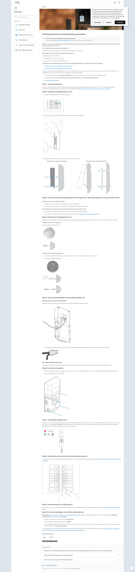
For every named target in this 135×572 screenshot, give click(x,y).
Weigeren (109, 22)
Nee (53, 537)
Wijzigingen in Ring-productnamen (62, 40)
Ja (45, 537)
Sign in (115, 2)
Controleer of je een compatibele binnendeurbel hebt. (58, 68)
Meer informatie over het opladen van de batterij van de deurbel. (94, 88)
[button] (131, 568)
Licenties (68, 568)
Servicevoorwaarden (75, 568)
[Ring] (17, 2)
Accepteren (120, 22)
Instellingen (97, 22)
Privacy (63, 568)
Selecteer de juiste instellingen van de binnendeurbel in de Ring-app (65, 515)
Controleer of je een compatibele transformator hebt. (58, 66)
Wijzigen (55, 565)
